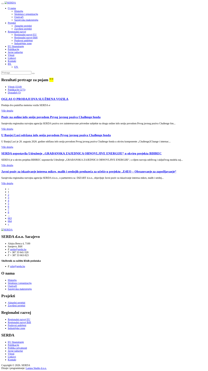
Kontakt (12, 61)
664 (10, 221)
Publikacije (13, 49)
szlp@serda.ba (17, 266)
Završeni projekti (23, 28)
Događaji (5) (14, 92)
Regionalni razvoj (17, 31)
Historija (18, 11)
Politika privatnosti (17, 348)
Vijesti (11, 55)
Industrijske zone (23, 43)
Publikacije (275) (16, 89)
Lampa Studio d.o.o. (36, 368)
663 (10, 218)
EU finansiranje (16, 46)
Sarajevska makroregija (26, 20)
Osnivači (18, 17)
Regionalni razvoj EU (25, 34)
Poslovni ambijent (23, 40)
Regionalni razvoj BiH (26, 37)
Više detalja (7, 110)
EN (16, 66)
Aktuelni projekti (23, 25)
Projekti (12, 23)
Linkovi (12, 58)
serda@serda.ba (18, 249)
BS (10, 64)
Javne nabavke (15, 52)
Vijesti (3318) (15, 86)
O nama (12, 8)
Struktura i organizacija (26, 14)
